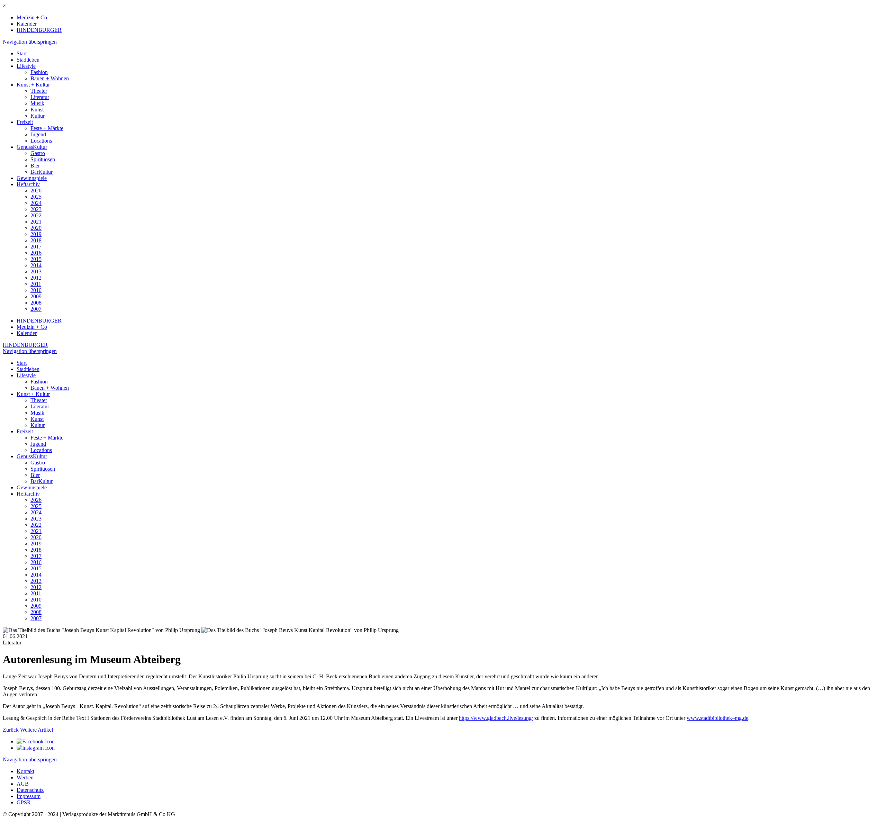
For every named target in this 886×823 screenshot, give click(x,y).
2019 (36, 234)
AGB (23, 784)
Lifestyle (26, 66)
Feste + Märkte (46, 128)
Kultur (37, 116)
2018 (36, 240)
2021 (36, 222)
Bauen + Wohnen (49, 78)
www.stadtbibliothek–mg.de (717, 718)
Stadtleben (28, 60)
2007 (36, 309)
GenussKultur (32, 147)
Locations (41, 141)
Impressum (28, 796)
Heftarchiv (28, 184)
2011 (35, 284)
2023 (36, 209)
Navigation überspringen (30, 42)
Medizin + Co (32, 17)
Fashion (39, 72)
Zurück (11, 730)
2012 (36, 278)
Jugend (38, 134)
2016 (36, 253)
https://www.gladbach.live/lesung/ (496, 718)
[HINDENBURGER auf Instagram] (36, 748)
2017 (36, 247)
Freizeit (25, 122)
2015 (36, 259)
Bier (35, 166)
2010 (36, 290)
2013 (36, 271)
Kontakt (25, 771)
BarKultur (41, 172)
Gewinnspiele (32, 178)
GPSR (24, 802)
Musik (37, 103)
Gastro (37, 153)
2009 (36, 296)
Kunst (37, 109)
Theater (38, 91)
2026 (36, 190)
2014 (36, 265)
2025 (36, 197)
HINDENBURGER (39, 30)
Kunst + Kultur (33, 85)
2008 (36, 303)
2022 (36, 215)
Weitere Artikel (36, 730)
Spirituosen (42, 159)
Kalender (27, 24)
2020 (36, 228)
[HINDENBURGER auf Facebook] (36, 741)
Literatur (39, 97)
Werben (25, 777)
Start (22, 53)
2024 (36, 203)
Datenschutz (30, 790)
